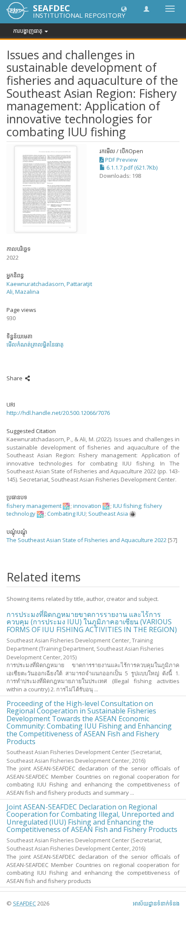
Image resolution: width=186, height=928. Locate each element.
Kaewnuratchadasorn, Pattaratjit (49, 284)
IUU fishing (127, 506)
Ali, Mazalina (22, 291)
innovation (87, 506)
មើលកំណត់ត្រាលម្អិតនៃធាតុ (35, 344)
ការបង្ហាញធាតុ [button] (28, 31)
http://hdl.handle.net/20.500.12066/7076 (58, 413)
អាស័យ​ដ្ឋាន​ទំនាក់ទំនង (156, 903)
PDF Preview (121, 160)
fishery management (33, 506)
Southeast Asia (108, 513)
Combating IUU (66, 513)
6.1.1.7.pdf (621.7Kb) (131, 167)
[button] (123, 8)
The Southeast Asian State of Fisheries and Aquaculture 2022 (86, 540)
